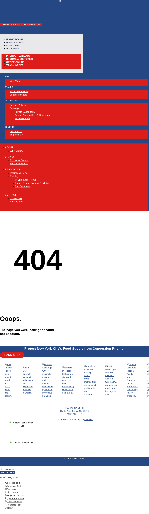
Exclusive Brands (19, 91)
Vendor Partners (18, 94)
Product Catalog (14, 39)
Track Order (12, 48)
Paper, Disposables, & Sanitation (32, 115)
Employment (16, 134)
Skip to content (7, 469)
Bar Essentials (22, 118)
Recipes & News (18, 105)
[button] (7, 472)
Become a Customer (15, 42)
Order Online (12, 45)
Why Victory (16, 81)
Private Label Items (25, 112)
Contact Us (16, 131)
